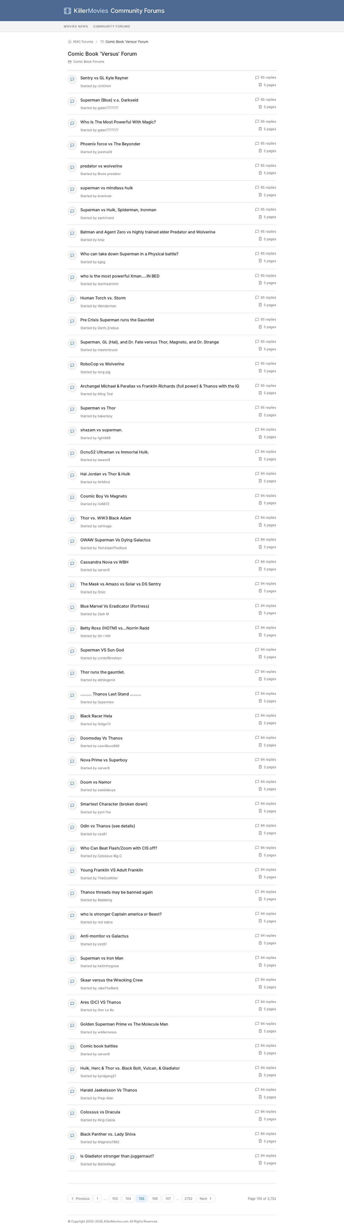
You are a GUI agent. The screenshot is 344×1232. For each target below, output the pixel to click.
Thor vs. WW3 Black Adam (105, 517)
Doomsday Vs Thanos (101, 738)
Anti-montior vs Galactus (104, 935)
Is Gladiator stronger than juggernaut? (117, 1155)
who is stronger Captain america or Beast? (121, 914)
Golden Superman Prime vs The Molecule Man (124, 1024)
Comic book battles (99, 1045)
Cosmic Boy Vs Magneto (103, 496)
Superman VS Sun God (102, 649)
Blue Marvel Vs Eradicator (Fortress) (114, 606)
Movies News (76, 26)
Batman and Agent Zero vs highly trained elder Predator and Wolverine (147, 231)
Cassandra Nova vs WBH (104, 562)
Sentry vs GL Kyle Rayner (104, 77)
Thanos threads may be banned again (116, 892)
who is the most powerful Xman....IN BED (120, 275)
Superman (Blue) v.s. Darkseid (109, 99)
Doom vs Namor (95, 782)
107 (168, 1198)
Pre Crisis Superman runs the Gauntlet (117, 319)
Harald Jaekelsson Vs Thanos (108, 1090)
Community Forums (119, 10)
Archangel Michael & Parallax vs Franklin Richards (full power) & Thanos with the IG (159, 386)
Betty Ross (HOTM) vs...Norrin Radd (114, 627)
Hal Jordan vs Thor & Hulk (105, 473)
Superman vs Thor (98, 407)
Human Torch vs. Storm (103, 297)
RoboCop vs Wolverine (102, 363)
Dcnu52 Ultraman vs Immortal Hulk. (114, 451)
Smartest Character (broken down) (114, 803)
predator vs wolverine (101, 165)
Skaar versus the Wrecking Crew (111, 979)
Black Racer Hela (96, 715)
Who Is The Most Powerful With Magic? (118, 121)
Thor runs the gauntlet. (102, 672)
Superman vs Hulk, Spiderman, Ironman (118, 209)
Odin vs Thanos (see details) (107, 825)
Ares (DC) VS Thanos (100, 1002)
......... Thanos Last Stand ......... (110, 693)
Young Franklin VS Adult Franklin (111, 869)
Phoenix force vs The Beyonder (110, 143)
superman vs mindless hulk (106, 187)
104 (128, 1198)
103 (115, 1198)
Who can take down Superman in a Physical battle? (129, 253)
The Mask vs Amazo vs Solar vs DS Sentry (120, 583)
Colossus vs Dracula (100, 1111)
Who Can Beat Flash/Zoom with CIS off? (118, 848)
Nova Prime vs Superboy (103, 759)
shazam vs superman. (101, 429)
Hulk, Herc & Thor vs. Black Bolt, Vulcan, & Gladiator (130, 1068)
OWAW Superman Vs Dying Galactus (115, 539)
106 (155, 1198)
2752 (188, 1198)
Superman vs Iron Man (101, 958)
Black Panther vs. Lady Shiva (107, 1134)
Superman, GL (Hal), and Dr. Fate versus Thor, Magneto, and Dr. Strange (149, 341)
